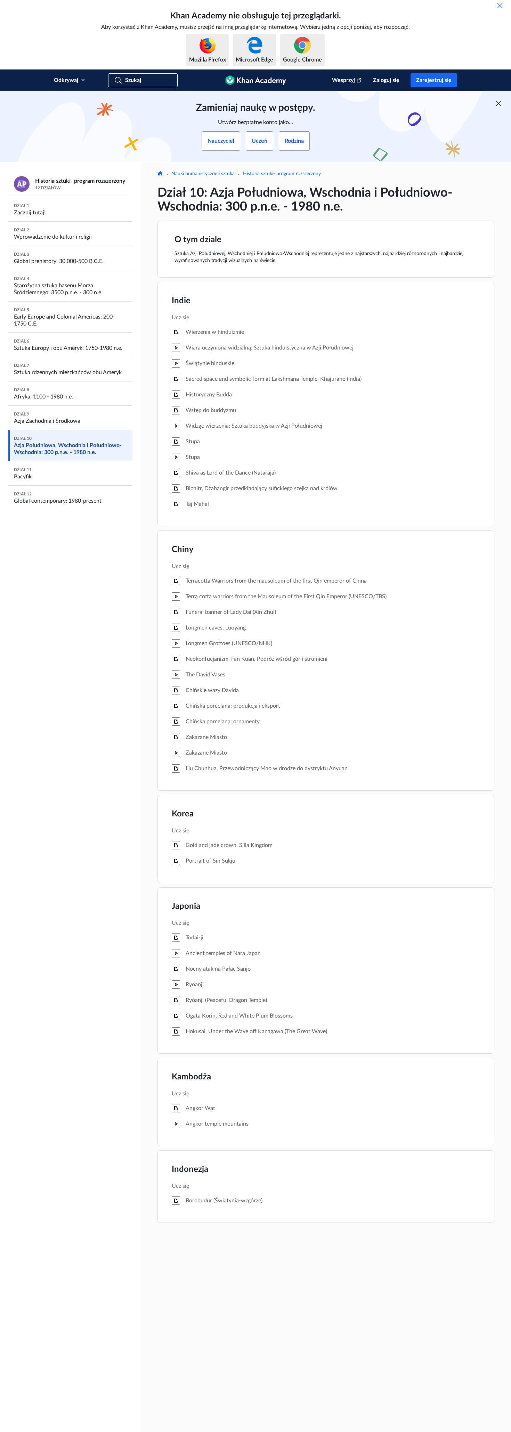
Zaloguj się (386, 80)
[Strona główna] (160, 174)
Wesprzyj (343, 80)
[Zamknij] (499, 5)
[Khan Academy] (255, 80)
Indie (181, 301)
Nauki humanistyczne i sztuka (203, 173)
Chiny (183, 549)
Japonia (186, 906)
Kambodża (191, 1077)
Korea (183, 814)
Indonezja (190, 1169)
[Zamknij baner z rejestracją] (498, 103)
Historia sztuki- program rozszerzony (282, 173)
